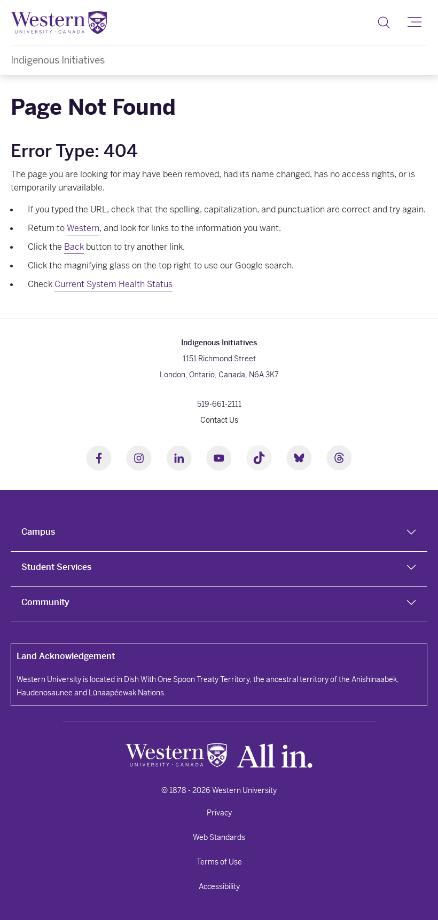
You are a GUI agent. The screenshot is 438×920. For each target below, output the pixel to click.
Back (74, 246)
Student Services (56, 567)
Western (83, 228)
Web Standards (219, 837)
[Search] (383, 22)
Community (45, 602)
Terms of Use (219, 862)
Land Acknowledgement (66, 656)
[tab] (219, 534)
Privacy (219, 813)
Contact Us (219, 420)
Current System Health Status (113, 284)
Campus (38, 531)
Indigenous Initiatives (58, 60)
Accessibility (219, 886)
